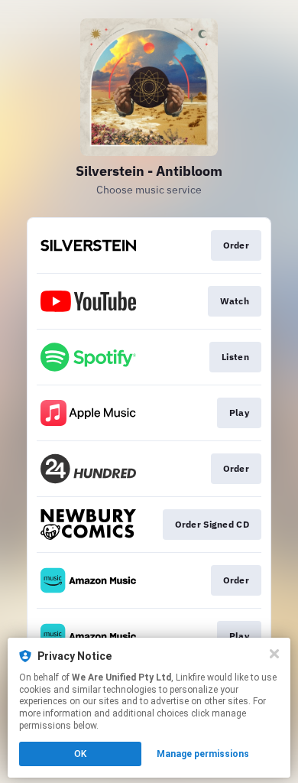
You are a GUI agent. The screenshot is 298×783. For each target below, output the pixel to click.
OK (80, 754)
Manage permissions (203, 754)
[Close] (274, 654)
